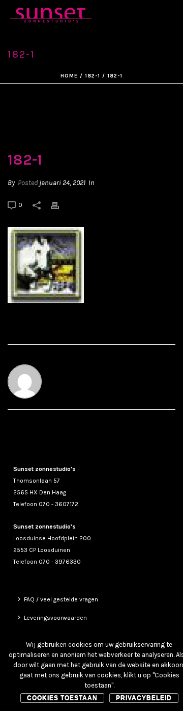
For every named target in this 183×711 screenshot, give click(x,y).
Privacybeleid (144, 697)
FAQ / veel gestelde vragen (61, 599)
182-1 (92, 76)
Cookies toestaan (62, 697)
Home (69, 76)
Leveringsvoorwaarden (55, 617)
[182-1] (91, 118)
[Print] (60, 204)
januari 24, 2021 (62, 182)
